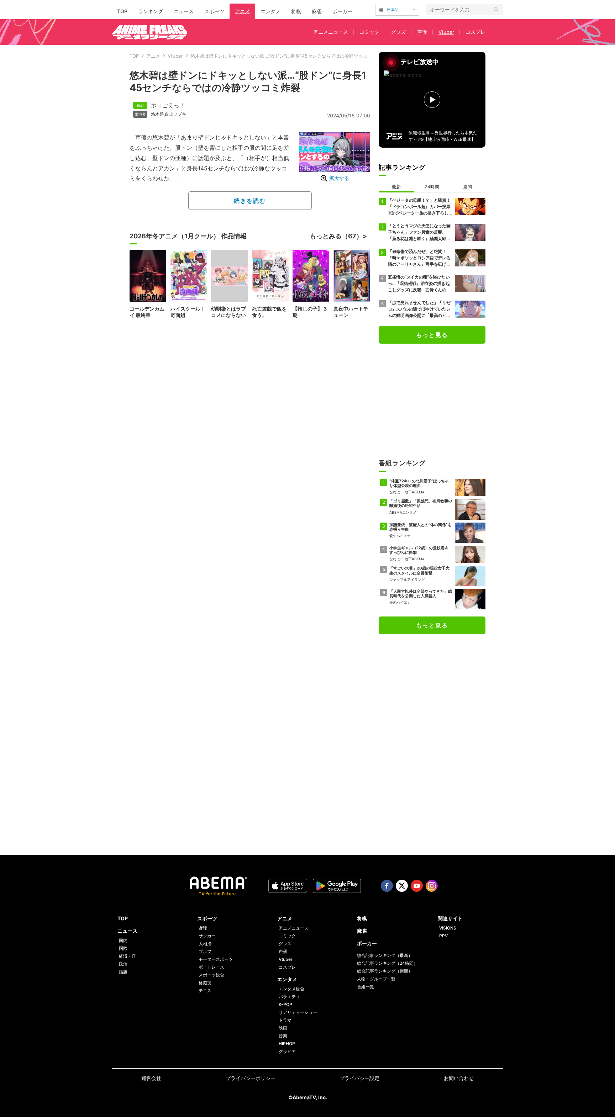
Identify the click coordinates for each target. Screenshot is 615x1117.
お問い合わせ (459, 1078)
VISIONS (447, 928)
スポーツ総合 (211, 975)
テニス (205, 990)
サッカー (207, 935)
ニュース (184, 11)
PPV (443, 935)
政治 (123, 964)
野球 (203, 928)
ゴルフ (205, 951)
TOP (122, 11)
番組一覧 (365, 986)
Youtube (417, 886)
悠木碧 (157, 114)
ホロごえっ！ (168, 105)
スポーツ (214, 11)
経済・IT (127, 956)
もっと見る (432, 334)
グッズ (398, 32)
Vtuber (446, 32)
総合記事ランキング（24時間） (387, 963)
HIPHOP (287, 1043)
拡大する (339, 178)
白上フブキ (175, 114)
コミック (369, 32)
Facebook (387, 886)
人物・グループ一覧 (376, 978)
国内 (123, 940)
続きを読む (250, 200)
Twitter (402, 886)
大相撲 (205, 943)
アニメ (242, 11)
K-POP (285, 1004)
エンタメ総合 (291, 988)
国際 (123, 948)
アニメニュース (330, 32)
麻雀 (317, 11)
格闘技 (205, 982)
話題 (123, 971)
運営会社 (151, 1078)
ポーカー (342, 11)
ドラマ (285, 1020)
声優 (422, 32)
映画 (283, 1028)
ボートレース (211, 967)
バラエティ (289, 996)
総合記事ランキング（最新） (384, 955)
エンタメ (270, 11)
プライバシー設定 (359, 1078)
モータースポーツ (216, 959)
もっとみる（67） (336, 236)
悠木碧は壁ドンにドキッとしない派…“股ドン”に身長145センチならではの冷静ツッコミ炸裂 (286, 56)
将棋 (296, 11)
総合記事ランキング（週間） (384, 971)
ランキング (150, 11)
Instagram (432, 886)
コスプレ (475, 32)
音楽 (283, 1035)
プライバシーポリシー (250, 1078)
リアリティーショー (298, 1012)
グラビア (287, 1051)
